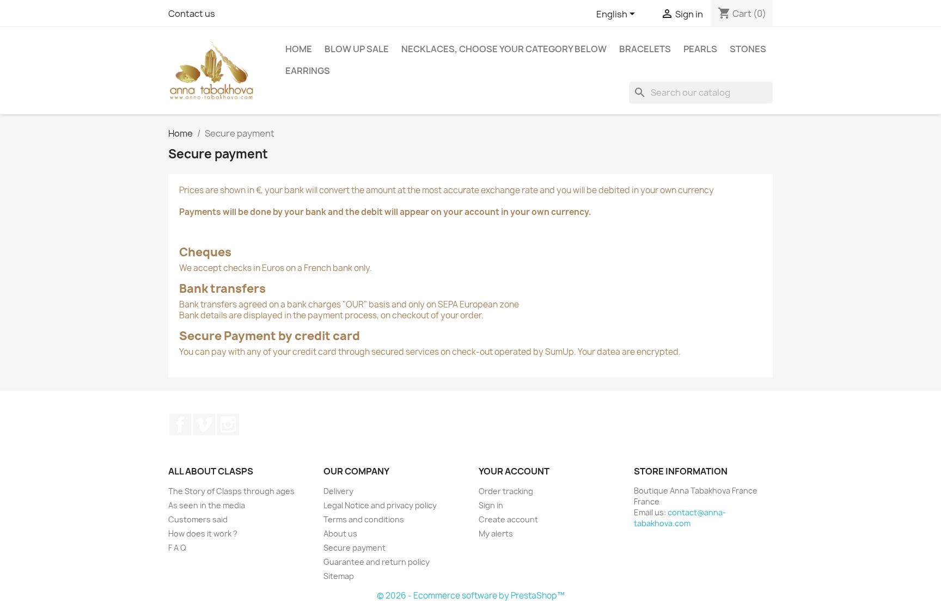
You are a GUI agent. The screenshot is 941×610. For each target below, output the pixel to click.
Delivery (338, 491)
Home (298, 49)
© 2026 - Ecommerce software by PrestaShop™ (471, 595)
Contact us (191, 14)
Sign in (491, 505)
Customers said (198, 519)
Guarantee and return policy (376, 562)
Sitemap (338, 576)
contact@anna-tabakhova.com (680, 517)
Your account (514, 471)
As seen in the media (206, 505)
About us (340, 533)
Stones (748, 49)
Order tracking (506, 491)
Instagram (228, 424)
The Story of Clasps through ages (231, 491)
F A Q (177, 548)
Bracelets (645, 49)
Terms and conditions (363, 519)
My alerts (496, 533)
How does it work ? (202, 533)
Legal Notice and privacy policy (380, 505)
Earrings (307, 71)
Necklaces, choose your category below (504, 49)
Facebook (180, 424)
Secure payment (354, 548)
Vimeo (204, 424)
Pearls (700, 49)
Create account (508, 519)
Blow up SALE (357, 49)
